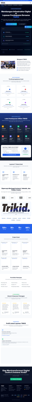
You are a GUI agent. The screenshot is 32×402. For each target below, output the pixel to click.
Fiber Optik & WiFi (11, 387)
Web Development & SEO (12, 389)
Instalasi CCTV (10, 388)
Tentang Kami (18, 387)
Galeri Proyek (18, 390)
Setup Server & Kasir (11, 390)
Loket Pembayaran (19, 388)
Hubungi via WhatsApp (17, 379)
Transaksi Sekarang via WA (11, 154)
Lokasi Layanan (19, 389)
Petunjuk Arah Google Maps (6, 335)
